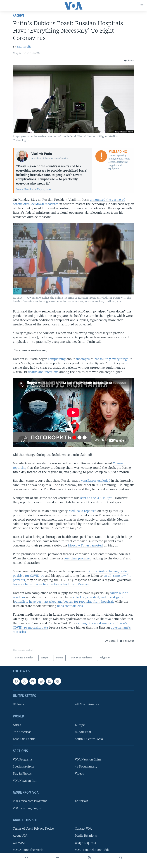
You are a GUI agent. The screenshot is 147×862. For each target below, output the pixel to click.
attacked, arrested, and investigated (98, 597)
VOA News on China (88, 759)
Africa (17, 725)
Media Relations (86, 836)
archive (18, 15)
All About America (87, 704)
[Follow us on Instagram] (41, 681)
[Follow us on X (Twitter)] (24, 681)
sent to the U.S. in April (96, 498)
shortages (83, 359)
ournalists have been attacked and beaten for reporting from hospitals (64, 601)
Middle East (83, 732)
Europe (80, 725)
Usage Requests (85, 843)
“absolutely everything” (111, 359)
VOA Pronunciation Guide (92, 850)
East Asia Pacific (24, 739)
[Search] (120, 857)
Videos (79, 773)
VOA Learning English (27, 808)
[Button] (129, 60)
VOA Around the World (28, 850)
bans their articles (70, 606)
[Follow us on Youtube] (32, 681)
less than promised (77, 558)
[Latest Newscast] (26, 857)
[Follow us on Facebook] (16, 681)
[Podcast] (57, 681)
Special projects (23, 766)
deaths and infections (43, 372)
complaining (57, 359)
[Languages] (89, 857)
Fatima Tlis (24, 46)
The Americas (22, 732)
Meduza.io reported (82, 511)
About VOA (20, 836)
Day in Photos (22, 773)
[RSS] (49, 681)
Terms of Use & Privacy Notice (33, 829)
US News (19, 704)
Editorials (81, 801)
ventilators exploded (95, 480)
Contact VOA (83, 829)
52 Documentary (86, 766)
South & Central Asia (89, 739)
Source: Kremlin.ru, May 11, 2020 (33, 189)
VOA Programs (23, 759)
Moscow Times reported (85, 545)
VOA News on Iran (25, 780)
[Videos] (57, 857)
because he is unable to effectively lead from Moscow (51, 584)
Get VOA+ (19, 843)
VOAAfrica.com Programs (30, 801)
